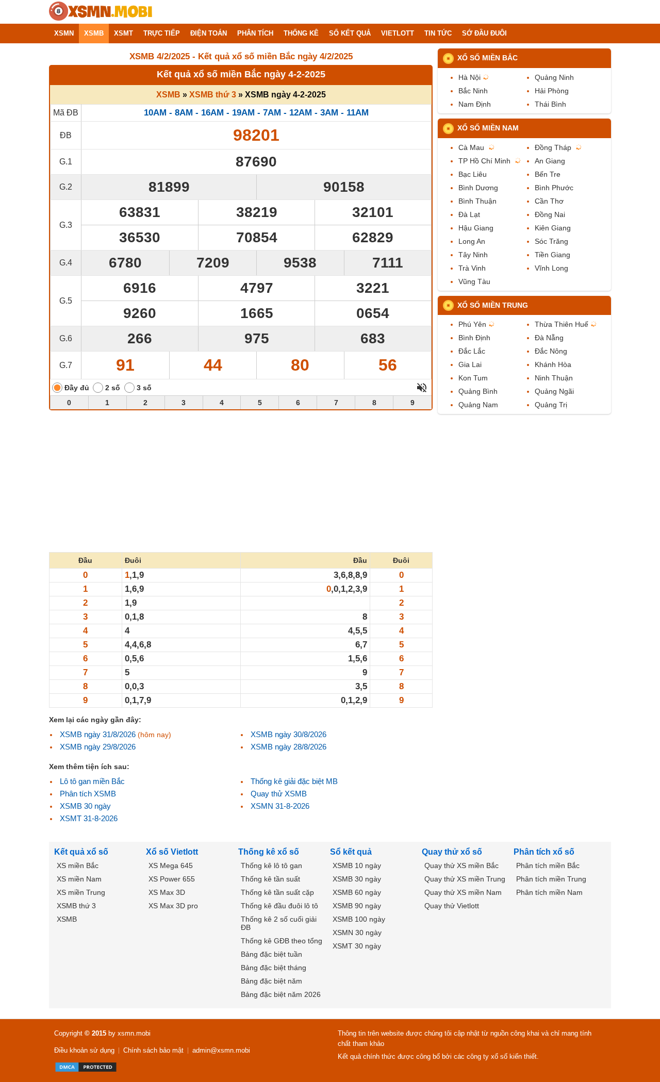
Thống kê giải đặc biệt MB (294, 781)
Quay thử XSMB (279, 793)
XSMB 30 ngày (85, 806)
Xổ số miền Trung (492, 305)
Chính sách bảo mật (153, 1050)
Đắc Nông (551, 351)
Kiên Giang (553, 228)
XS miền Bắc (77, 865)
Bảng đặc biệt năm (271, 981)
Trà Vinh (472, 268)
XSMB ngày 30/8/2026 (288, 734)
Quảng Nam (478, 405)
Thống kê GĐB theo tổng (281, 941)
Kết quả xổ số (81, 851)
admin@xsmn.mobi (221, 1050)
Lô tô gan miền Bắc (92, 781)
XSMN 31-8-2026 (280, 806)
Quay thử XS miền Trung (464, 879)
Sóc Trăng (551, 241)
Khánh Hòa (553, 364)
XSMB (168, 94)
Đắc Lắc (471, 351)
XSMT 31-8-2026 (89, 818)
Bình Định (474, 338)
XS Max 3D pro (173, 906)
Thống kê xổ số (268, 851)
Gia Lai (470, 364)
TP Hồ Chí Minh (484, 161)
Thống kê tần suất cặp (277, 892)
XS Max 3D (166, 892)
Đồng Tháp (553, 147)
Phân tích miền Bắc (548, 865)
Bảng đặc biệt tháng (273, 967)
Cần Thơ (549, 201)
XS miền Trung (81, 892)
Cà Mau (471, 147)
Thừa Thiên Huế (561, 324)
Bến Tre (547, 174)
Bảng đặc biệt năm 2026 (281, 994)
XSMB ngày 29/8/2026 (98, 746)
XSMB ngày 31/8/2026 (98, 734)
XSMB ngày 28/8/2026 (288, 746)
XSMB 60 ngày (357, 892)
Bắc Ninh (473, 91)
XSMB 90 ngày (357, 906)
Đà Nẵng (549, 338)
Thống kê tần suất (270, 879)
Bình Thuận (477, 201)
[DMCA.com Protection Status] (86, 1067)
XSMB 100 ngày (359, 919)
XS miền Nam (79, 879)
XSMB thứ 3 (212, 94)
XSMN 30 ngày (357, 932)
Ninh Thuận (554, 378)
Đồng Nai (550, 214)
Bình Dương (478, 188)
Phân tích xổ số (544, 851)
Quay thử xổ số (452, 851)
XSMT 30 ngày (357, 946)
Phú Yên (472, 324)
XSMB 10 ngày (357, 865)
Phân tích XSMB (88, 793)
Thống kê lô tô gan (271, 865)
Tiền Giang (552, 255)
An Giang (550, 161)
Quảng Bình (478, 391)
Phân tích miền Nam (549, 892)
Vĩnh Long (551, 268)
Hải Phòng (552, 91)
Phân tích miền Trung (551, 879)
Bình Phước (554, 188)
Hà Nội (469, 77)
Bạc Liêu (472, 174)
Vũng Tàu (474, 281)
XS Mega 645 (170, 865)
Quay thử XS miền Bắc (461, 865)
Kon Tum (473, 378)
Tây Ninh (473, 255)
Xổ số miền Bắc (487, 58)
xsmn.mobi (134, 1033)
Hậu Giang (475, 228)
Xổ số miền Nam (488, 128)
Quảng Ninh (554, 77)
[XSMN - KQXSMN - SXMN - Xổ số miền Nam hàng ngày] (100, 12)
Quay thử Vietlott (451, 906)
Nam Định (474, 104)
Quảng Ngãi (554, 391)
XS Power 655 (171, 879)
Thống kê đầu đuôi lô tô (279, 906)
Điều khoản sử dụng (84, 1050)
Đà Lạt (469, 214)
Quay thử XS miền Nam (463, 892)
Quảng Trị (551, 405)
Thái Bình (550, 104)
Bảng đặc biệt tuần (271, 954)
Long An (471, 241)
